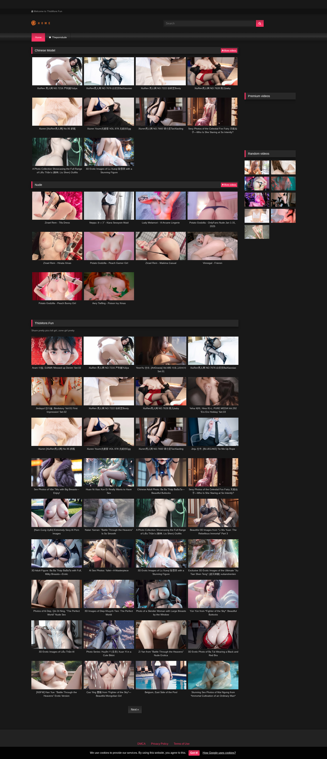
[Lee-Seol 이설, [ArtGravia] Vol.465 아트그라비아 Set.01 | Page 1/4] (257, 232)
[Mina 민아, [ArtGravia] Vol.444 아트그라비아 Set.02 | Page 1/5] (257, 184)
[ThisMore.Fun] (44, 23)
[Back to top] (316, 749)
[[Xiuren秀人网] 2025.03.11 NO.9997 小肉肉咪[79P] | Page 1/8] (257, 167)
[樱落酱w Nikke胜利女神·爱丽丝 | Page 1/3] (257, 200)
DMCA (141, 743)
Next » (135, 709)
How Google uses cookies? (219, 752)
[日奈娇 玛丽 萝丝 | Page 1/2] (283, 200)
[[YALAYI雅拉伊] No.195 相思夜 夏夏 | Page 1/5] (283, 216)
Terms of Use (182, 743)
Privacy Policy (159, 743)
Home (38, 37)
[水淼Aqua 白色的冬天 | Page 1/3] (283, 167)
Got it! (194, 752)
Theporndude (59, 37)
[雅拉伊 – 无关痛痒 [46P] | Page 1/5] (283, 184)
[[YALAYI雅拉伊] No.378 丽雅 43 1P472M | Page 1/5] (257, 216)
